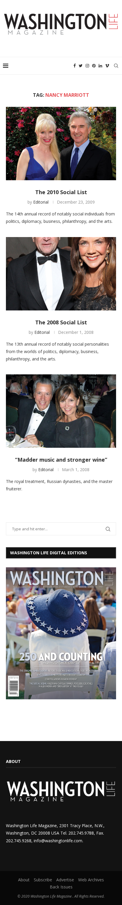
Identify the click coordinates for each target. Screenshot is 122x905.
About (24, 880)
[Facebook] (74, 65)
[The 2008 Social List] (61, 273)
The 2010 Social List (61, 192)
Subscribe (43, 880)
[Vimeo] (107, 65)
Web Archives (91, 880)
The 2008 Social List (61, 322)
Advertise (65, 880)
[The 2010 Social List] (61, 143)
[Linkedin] (100, 65)
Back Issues (61, 887)
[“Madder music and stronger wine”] (61, 411)
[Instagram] (87, 65)
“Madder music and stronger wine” (61, 459)
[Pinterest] (94, 65)
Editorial (41, 202)
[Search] (116, 65)
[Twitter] (81, 65)
